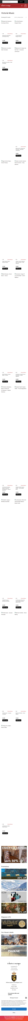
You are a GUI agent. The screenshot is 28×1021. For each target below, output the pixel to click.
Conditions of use (14, 988)
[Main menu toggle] (22, 5)
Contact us (14, 984)
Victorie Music (10, 33)
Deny (14, 1012)
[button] (26, 997)
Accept (14, 1009)
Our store (14, 989)
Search (21, 1)
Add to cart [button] (5, 42)
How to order (14, 986)
